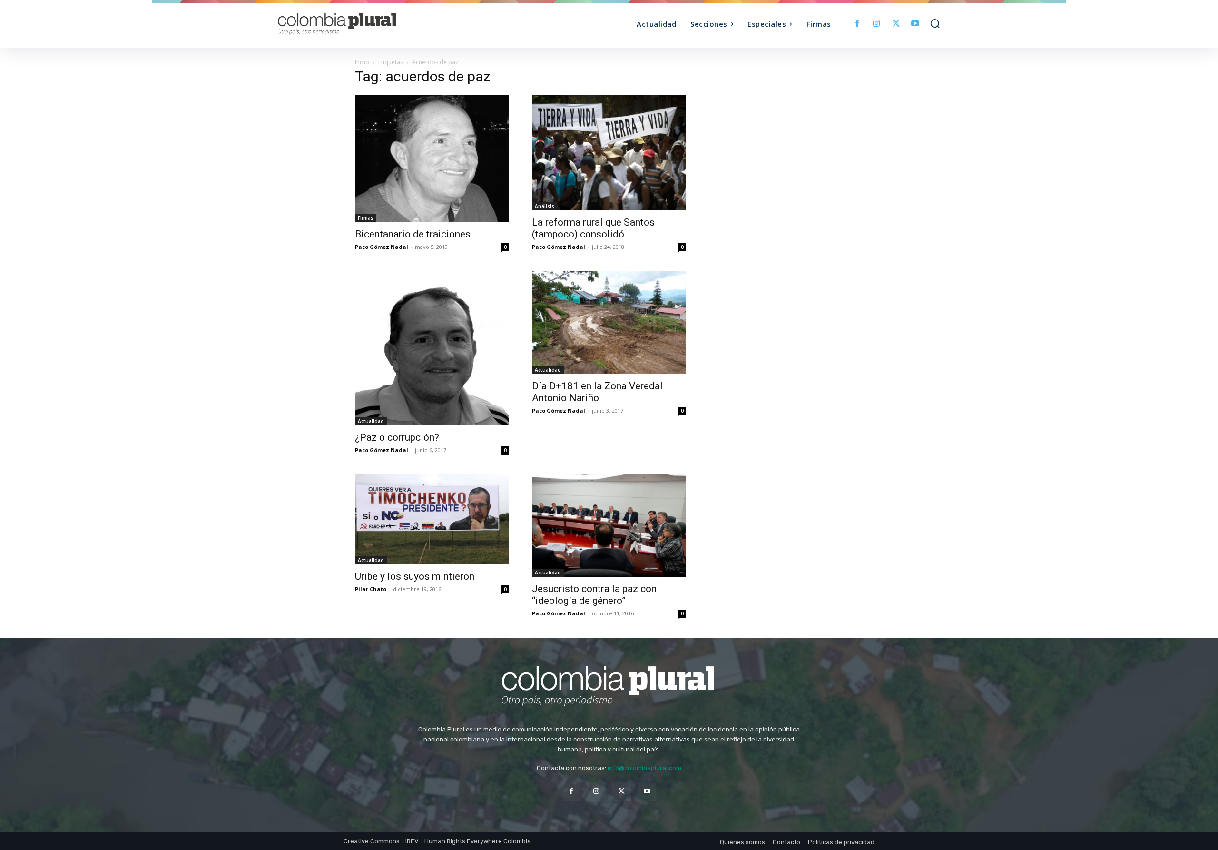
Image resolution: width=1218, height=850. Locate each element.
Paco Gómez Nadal (381, 246)
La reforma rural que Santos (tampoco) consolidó (593, 228)
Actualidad (371, 421)
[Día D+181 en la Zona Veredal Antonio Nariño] (609, 322)
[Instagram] (876, 24)
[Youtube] (915, 24)
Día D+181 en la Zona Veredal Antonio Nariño (597, 392)
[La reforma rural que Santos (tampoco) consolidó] (609, 152)
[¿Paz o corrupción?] (432, 348)
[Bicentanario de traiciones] (432, 158)
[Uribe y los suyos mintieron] (432, 519)
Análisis (544, 206)
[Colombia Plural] (360, 24)
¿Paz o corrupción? (397, 437)
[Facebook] (857, 24)
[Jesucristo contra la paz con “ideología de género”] (609, 525)
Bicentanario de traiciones (413, 234)
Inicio (362, 62)
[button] (935, 23)
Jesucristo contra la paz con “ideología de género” (594, 594)
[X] (896, 24)
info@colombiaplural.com (644, 767)
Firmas (365, 218)
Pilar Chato (370, 589)
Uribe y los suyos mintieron (414, 576)
